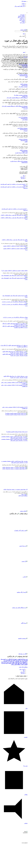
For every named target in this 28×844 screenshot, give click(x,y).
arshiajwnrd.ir (24, 162)
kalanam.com (24, 151)
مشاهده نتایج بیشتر (23, 173)
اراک (20, 55)
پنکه (24, 175)
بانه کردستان (16, 55)
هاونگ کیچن (24, 119)
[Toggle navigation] (26, 1)
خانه (24, 33)
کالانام (26, 141)
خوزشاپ (25, 130)
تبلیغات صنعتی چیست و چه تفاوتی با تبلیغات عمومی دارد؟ (14, 270)
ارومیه (23, 55)
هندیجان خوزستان (6, 62)
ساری (11, 55)
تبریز (3, 54)
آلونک (26, 76)
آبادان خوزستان (13, 62)
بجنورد (6, 54)
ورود (24, 4)
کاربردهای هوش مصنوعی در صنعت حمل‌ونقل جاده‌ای (15, 489)
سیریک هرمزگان (15, 65)
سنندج (11, 54)
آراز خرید (25, 108)
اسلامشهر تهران (6, 55)
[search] (26, 31)
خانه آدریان (24, 67)
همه (26, 54)
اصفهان (21, 67)
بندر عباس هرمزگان (11, 57)
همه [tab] (24, 52)
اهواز (17, 54)
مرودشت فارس (8, 65)
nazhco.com (24, 96)
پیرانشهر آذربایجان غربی (22, 58)
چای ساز (23, 178)
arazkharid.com (24, 118)
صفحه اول (22, 14)
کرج (9, 54)
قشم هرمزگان (8, 58)
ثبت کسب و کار (21, 17)
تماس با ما (22, 22)
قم (19, 54)
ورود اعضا (22, 18)
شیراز (26, 55)
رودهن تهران (13, 66)
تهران (2, 66)
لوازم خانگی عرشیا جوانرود (21, 152)
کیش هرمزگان (5, 61)
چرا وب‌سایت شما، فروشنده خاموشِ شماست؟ (16, 431)
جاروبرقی (22, 177)
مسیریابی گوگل (24, 169)
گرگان (14, 54)
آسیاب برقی (22, 669)
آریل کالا (25, 57)
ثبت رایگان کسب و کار (20, 6)
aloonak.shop (24, 85)
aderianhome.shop (23, 75)
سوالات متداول (21, 16)
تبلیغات (23, 3)
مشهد (24, 54)
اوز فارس (25, 67)
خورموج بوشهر (7, 66)
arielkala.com (24, 65)
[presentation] (13, 52)
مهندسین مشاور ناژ (22, 86)
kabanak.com (24, 107)
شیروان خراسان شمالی (14, 63)
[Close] (26, 165)
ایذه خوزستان (6, 63)
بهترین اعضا (22, 20)
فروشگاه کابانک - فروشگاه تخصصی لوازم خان (17, 97)
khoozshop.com (24, 140)
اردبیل (5, 57)
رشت (21, 54)
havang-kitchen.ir (23, 129)
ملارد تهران (14, 58)
